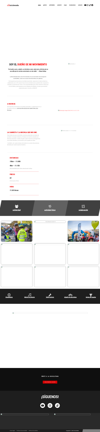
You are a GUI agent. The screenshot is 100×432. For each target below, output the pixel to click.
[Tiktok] (90, 5)
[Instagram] (88, 5)
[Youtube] (85, 5)
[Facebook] (92, 5)
